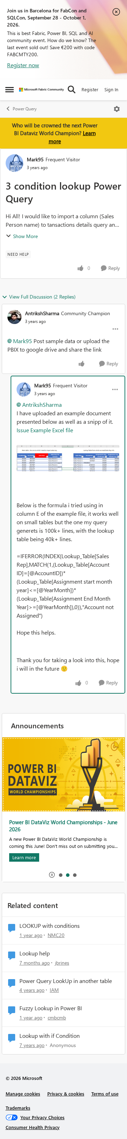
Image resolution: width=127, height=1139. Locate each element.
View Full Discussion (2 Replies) (42, 296)
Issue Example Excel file (45, 430)
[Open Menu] (117, 109)
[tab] (60, 874)
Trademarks (18, 1108)
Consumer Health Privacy (33, 1127)
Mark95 (35, 159)
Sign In (111, 89)
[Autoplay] (52, 874)
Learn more (24, 857)
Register (89, 89)
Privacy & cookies (65, 1094)
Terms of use (105, 1094)
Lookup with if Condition (49, 1035)
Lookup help (34, 953)
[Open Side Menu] (9, 89)
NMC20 (56, 935)
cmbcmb (57, 1017)
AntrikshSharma (42, 313)
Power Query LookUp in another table (65, 980)
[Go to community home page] (41, 90)
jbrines (62, 962)
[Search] (71, 89)
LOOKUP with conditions (49, 925)
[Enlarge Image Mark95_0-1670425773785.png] (68, 458)
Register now (23, 65)
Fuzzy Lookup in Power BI (50, 1008)
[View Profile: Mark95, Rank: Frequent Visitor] (14, 163)
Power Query (25, 108)
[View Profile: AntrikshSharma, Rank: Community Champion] (14, 317)
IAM (54, 990)
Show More (25, 236)
